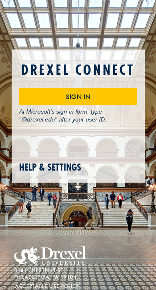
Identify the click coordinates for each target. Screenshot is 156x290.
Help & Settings (50, 167)
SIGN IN (78, 96)
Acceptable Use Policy (47, 285)
